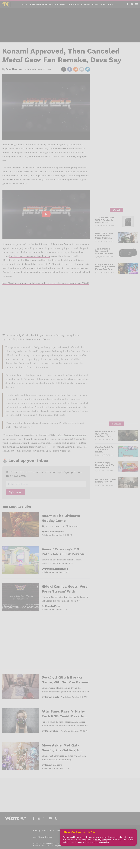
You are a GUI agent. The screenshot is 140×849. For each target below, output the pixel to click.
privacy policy (101, 840)
